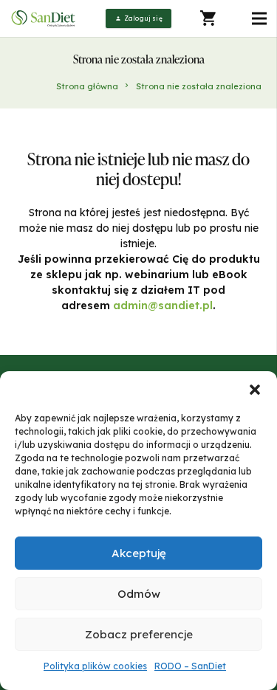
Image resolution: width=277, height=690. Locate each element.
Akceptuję (139, 553)
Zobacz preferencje (139, 634)
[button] (254, 389)
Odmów (138, 594)
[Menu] (259, 18)
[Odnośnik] (44, 19)
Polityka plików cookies (95, 666)
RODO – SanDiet (190, 666)
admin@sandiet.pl (163, 305)
